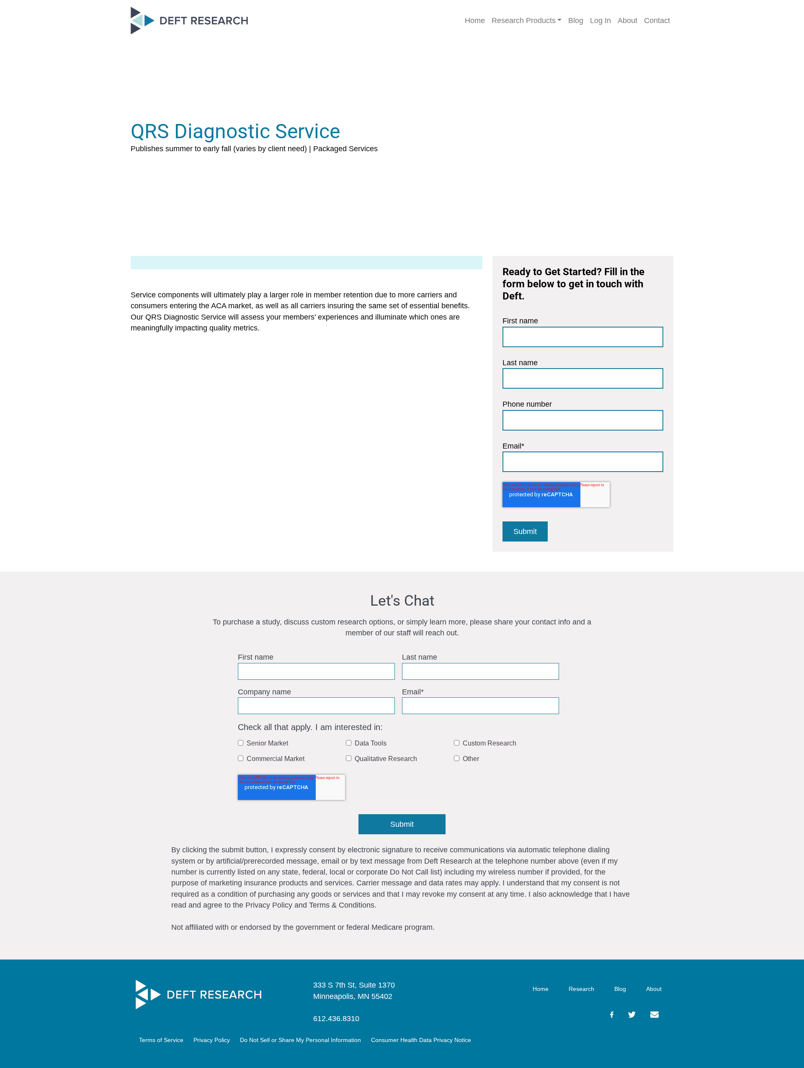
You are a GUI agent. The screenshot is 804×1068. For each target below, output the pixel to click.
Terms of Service (161, 1040)
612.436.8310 (336, 1018)
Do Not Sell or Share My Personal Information (300, 1040)
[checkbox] (400, 753)
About (627, 20)
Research (581, 988)
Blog (575, 20)
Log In (600, 20)
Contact (657, 20)
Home (475, 20)
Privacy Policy (211, 1040)
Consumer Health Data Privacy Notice (421, 1040)
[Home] (198, 994)
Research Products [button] (524, 20)
